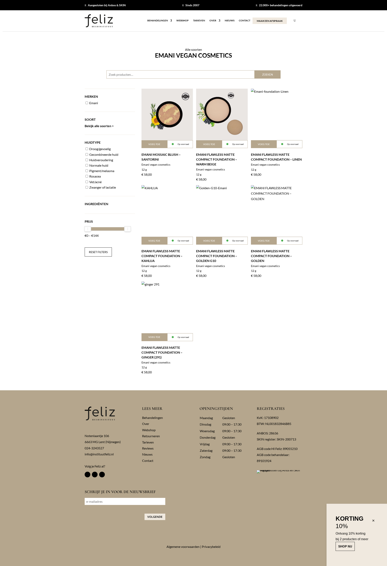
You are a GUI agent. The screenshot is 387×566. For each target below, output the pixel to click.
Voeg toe (154, 144)
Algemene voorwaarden (183, 546)
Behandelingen (157, 20)
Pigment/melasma (101, 171)
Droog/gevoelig (100, 149)
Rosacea (95, 176)
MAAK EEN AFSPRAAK (270, 20)
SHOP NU (345, 546)
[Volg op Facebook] (87, 474)
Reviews (148, 448)
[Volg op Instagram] (95, 474)
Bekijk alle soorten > (99, 126)
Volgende (154, 517)
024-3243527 (94, 448)
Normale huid (98, 165)
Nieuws (229, 20)
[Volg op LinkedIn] (102, 474)
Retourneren (151, 436)
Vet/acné (95, 182)
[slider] (87, 229)
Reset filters (98, 252)
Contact (244, 20)
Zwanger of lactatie (102, 187)
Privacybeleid (211, 546)
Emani (93, 103)
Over (212, 20)
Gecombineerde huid (103, 154)
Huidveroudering (101, 160)
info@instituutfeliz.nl (99, 454)
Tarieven (199, 20)
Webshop (182, 20)
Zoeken (267, 74)
